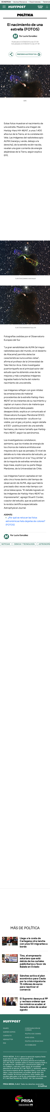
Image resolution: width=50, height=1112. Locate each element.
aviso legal (29, 1037)
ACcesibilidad (30, 1045)
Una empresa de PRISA (25, 1098)
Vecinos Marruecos (20, 2)
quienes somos (9, 1032)
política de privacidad (34, 1041)
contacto (7, 1036)
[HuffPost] (12, 1020)
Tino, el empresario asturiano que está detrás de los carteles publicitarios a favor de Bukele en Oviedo (33, 961)
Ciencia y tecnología (24, 544)
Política (25, 15)
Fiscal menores (35, 2)
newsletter (8, 1039)
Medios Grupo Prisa (25, 1104)
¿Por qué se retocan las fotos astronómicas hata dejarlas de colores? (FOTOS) (25, 521)
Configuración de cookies (32, 1029)
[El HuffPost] (17, 7)
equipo (6, 1028)
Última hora (40, 7)
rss (4, 1043)
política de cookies (33, 1034)
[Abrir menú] (4, 6)
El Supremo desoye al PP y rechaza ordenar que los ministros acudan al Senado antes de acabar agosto (34, 1004)
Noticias (5, 544)
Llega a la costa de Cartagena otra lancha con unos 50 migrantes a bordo (34, 942)
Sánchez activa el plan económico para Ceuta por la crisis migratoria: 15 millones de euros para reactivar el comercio (33, 982)
